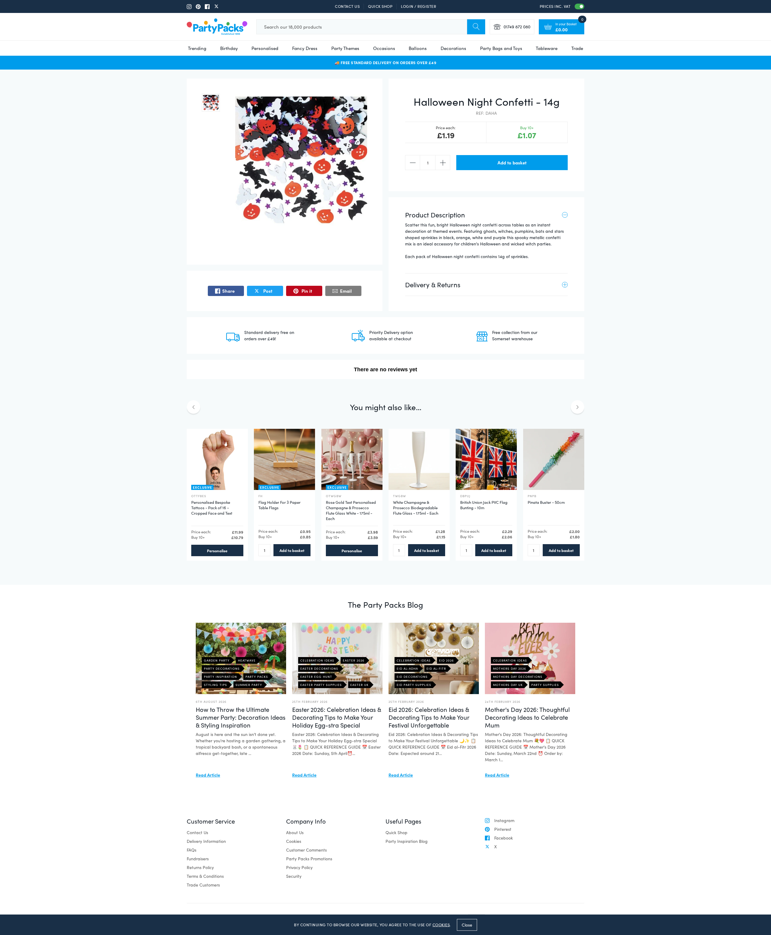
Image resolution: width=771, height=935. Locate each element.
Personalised (264, 48)
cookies (441, 924)
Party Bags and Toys (501, 48)
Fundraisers (198, 859)
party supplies (545, 685)
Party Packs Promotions (309, 859)
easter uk (359, 685)
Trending (197, 48)
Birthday (229, 48)
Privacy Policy (299, 867)
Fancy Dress (304, 48)
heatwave (247, 660)
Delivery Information (206, 841)
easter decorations (319, 668)
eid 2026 (446, 660)
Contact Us (347, 6)
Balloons (418, 48)
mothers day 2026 (509, 668)
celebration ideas (317, 660)
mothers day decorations (517, 677)
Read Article (208, 775)
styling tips (215, 685)
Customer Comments (306, 850)
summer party (249, 685)
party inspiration (220, 677)
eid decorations (412, 677)
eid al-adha (407, 668)
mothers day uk (508, 685)
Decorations (453, 48)
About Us (295, 832)
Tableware (546, 48)
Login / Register (418, 6)
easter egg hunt (316, 677)
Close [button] (467, 924)
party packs (256, 677)
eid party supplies (414, 685)
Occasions (384, 48)
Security (293, 876)
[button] (211, 103)
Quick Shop (380, 6)
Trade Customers (203, 885)
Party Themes (345, 48)
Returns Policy (200, 867)
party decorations (222, 668)
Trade (577, 48)
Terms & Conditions (205, 876)
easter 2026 (353, 660)
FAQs (191, 850)
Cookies (293, 841)
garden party (216, 660)
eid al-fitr (436, 668)
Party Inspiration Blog (407, 841)
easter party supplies (321, 685)
